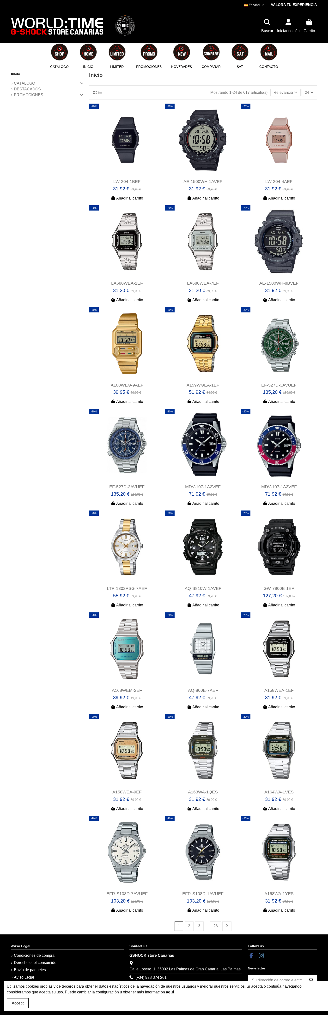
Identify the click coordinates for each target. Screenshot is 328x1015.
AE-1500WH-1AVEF (202, 181)
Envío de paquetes (30, 970)
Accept (18, 1003)
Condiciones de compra (34, 955)
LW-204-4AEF (278, 181)
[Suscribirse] (311, 980)
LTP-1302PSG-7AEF (127, 588)
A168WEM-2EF (127, 690)
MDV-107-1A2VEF (203, 486)
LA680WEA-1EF (127, 283)
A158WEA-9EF (127, 792)
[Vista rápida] (131, 175)
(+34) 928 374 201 (151, 977)
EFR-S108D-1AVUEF (203, 893)
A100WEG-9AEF (127, 385)
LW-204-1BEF (126, 181)
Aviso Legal (24, 977)
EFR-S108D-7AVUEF (127, 893)
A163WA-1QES (203, 792)
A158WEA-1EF (279, 690)
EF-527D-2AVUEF (127, 486)
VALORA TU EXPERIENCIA (294, 5)
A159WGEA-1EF (203, 385)
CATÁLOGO (24, 83)
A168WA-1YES (279, 893)
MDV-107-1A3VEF (279, 486)
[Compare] (123, 175)
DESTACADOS (27, 89)
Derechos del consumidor (36, 963)
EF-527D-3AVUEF (279, 385)
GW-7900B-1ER (279, 588)
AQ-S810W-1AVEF (203, 588)
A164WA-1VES (279, 792)
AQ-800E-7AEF (203, 690)
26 (215, 926)
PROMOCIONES (28, 95)
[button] (88, 55)
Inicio (15, 74)
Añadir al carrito (129, 198)
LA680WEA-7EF (203, 283)
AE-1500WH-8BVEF (278, 283)
